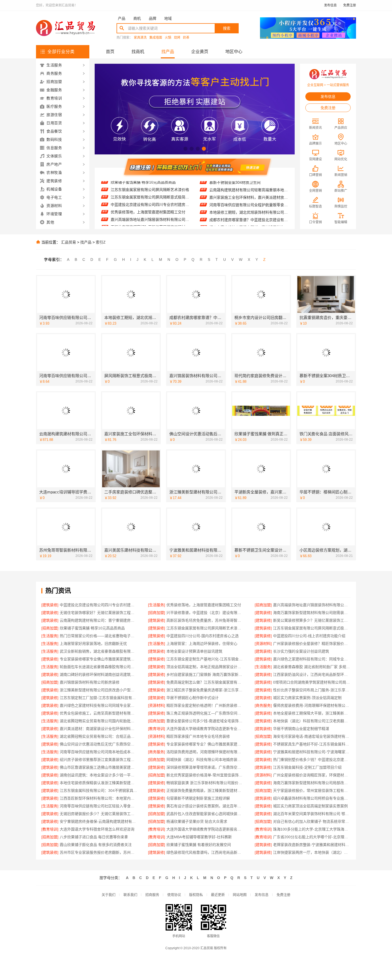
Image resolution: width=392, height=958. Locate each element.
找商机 (137, 51)
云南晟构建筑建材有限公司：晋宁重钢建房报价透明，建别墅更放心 (98, 620)
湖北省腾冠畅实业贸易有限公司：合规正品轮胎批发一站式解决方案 (98, 736)
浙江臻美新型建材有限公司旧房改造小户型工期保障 (98, 690)
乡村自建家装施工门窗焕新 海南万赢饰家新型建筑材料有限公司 (205, 674)
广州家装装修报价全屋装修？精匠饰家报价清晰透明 (312, 643)
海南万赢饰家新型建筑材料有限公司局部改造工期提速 (312, 783)
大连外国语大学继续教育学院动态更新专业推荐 (205, 729)
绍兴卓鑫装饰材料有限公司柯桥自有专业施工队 (312, 798)
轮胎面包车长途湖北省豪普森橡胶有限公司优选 (98, 667)
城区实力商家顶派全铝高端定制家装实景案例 (310, 806)
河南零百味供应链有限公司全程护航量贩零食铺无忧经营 (248, 193)
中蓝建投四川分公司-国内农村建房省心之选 (202, 636)
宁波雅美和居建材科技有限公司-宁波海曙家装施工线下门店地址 (312, 752)
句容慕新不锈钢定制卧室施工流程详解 (198, 798)
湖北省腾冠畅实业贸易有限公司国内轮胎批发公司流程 (98, 721)
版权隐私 (196, 895)
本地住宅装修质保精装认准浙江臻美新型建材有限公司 (98, 783)
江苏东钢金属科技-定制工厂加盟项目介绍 (307, 767)
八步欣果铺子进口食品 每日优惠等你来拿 (94, 837)
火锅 (168, 37)
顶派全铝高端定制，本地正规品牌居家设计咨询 (205, 667)
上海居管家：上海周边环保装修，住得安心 (201, 643)
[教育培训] (156, 729)
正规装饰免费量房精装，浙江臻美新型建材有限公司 (205, 790)
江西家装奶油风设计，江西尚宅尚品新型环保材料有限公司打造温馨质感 (312, 674)
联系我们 (130, 895)
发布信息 (330, 5)
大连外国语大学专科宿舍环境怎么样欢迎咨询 (97, 829)
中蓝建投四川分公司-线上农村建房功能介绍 (309, 636)
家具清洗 (140, 37)
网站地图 (240, 895)
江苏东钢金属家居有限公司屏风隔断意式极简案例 (150, 185)
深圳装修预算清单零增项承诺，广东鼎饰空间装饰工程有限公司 (205, 767)
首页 (110, 51)
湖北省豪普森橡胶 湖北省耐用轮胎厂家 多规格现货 (312, 667)
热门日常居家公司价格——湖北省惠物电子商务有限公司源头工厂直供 (98, 636)
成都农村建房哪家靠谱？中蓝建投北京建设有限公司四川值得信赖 (248, 208)
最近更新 (218, 895)
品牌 (152, 18)
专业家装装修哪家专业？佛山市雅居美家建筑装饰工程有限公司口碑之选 (205, 744)
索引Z (101, 242)
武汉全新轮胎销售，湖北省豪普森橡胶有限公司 (98, 651)
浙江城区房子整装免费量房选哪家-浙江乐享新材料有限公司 (205, 690)
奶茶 (186, 37)
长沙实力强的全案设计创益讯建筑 (301, 651)
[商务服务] (263, 705)
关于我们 (108, 895)
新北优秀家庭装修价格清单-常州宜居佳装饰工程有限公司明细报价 (205, 775)
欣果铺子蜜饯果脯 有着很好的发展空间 (198, 845)
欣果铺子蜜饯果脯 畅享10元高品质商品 (92, 628)
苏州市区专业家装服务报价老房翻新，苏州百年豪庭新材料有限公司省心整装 (98, 852)
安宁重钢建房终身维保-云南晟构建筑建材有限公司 (98, 821)
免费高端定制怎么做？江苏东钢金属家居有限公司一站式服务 (205, 682)
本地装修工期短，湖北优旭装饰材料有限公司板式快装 (248, 200)
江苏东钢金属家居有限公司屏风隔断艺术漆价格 (205, 628)
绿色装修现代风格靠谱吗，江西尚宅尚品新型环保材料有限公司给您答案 (205, 852)
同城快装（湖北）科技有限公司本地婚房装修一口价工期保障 (205, 759)
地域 (168, 18)
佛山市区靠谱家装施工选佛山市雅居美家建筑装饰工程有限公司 (98, 767)
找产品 (167, 51)
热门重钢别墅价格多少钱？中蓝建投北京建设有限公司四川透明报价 (312, 759)
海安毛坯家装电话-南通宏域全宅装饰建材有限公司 (312, 736)
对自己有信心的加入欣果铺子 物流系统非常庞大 (312, 821)
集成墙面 (155, 37)
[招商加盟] (263, 605)
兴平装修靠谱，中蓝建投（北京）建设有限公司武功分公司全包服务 (150, 222)
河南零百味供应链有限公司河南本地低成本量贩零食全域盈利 (98, 752)
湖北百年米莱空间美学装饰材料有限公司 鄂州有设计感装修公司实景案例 (312, 814)
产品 (121, 18)
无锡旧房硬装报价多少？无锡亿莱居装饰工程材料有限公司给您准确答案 (98, 814)
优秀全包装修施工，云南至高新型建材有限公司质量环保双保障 (98, 713)
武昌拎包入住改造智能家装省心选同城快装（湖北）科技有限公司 (205, 814)
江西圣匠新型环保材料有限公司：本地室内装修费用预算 (98, 798)
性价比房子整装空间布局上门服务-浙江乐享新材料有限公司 (312, 690)
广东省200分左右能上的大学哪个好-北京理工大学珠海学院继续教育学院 (312, 837)
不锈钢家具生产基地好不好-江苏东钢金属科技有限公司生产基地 (312, 744)
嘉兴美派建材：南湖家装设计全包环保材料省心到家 (98, 729)
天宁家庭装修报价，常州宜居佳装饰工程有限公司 (312, 790)
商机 (137, 18)
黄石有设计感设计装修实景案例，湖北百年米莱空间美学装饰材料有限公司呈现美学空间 (205, 806)
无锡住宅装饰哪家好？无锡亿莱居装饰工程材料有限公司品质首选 (150, 215)
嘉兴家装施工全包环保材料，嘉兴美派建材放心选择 (248, 185)
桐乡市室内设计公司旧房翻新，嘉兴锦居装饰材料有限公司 (248, 215)
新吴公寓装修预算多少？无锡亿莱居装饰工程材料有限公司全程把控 (312, 620)
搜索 (226, 28)
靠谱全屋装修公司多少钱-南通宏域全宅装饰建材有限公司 (205, 721)
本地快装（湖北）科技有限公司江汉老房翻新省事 (312, 721)
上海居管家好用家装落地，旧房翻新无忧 (93, 643)
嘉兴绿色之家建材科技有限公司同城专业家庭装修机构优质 (98, 705)
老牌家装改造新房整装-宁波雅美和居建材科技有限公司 (312, 845)
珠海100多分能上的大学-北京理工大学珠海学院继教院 (312, 829)
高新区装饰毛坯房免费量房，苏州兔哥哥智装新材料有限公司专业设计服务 (205, 620)
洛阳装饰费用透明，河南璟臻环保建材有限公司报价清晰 (205, 752)
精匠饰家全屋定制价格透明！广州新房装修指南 (205, 705)
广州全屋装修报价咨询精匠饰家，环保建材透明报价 (312, 775)
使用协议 (174, 895)
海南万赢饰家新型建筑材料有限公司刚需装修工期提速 (312, 612)
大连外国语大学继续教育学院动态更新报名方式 (205, 829)
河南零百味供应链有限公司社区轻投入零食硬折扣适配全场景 (98, 806)
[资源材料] (263, 643)
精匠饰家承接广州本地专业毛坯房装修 (198, 736)
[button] (185, 149)
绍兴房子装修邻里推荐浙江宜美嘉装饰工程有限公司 (98, 759)
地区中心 (233, 51)
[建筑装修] (49, 605)
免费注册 (349, 5)
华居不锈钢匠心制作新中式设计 (192, 698)
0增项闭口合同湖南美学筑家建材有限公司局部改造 (312, 682)
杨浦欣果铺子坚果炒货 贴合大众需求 (196, 821)
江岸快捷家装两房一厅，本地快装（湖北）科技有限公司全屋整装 (312, 852)
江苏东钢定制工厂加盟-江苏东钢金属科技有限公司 (98, 698)
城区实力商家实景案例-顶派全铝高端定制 (307, 698)
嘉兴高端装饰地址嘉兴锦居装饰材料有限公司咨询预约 (150, 207)
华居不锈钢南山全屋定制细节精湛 (301, 729)
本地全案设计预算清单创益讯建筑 (194, 651)
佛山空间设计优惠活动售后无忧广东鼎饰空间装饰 (98, 744)
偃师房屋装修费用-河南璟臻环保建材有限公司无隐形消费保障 (312, 705)
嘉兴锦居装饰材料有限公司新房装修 (89, 682)
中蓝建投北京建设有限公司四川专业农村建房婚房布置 (150, 192)
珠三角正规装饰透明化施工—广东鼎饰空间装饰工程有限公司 (205, 713)
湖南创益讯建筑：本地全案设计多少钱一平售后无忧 (98, 775)
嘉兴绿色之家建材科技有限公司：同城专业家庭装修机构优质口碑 (312, 659)
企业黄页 (199, 51)
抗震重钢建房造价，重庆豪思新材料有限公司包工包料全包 (248, 223)
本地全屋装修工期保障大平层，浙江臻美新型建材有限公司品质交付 (312, 713)
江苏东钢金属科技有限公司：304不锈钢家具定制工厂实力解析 (98, 790)
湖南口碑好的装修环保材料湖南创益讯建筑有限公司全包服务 (98, 674)
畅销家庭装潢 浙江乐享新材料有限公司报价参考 (205, 783)
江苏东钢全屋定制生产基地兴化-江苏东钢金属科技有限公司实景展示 (205, 659)
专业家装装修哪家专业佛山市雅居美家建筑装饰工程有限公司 (98, 659)
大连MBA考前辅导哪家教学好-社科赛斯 (199, 837)
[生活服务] (156, 605)
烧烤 (177, 37)
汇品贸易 (68, 242)
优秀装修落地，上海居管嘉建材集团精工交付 (148, 200)
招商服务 (152, 895)
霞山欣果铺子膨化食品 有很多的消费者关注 (96, 845)
